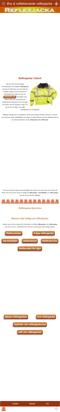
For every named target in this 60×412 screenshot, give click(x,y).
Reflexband (30, 241)
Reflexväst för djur (30, 248)
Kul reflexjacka (46, 316)
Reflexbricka (49, 241)
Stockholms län (10, 97)
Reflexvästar (13, 233)
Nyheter (32, 404)
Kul (47, 404)
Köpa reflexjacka (44, 233)
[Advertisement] (30, 43)
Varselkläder (10, 241)
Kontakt (15, 404)
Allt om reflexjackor (30, 332)
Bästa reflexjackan (16, 316)
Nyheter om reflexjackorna (30, 324)
